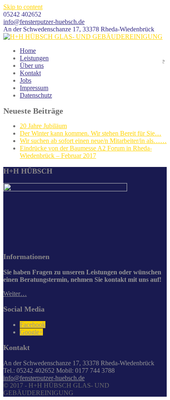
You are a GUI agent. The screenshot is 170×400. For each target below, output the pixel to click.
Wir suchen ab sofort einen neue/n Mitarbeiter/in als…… (93, 140)
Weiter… (15, 293)
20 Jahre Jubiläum (43, 125)
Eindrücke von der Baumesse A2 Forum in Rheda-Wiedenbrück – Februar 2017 (86, 152)
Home (28, 50)
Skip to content (22, 6)
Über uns (32, 65)
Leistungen (34, 58)
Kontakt (30, 72)
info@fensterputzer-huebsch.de (44, 21)
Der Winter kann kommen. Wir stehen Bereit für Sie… (90, 133)
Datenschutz (36, 95)
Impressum (34, 87)
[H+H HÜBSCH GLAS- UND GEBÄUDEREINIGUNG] (83, 36)
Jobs (25, 80)
